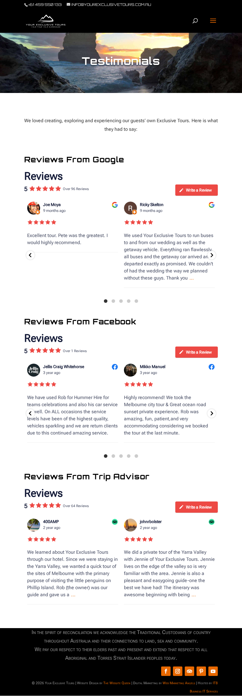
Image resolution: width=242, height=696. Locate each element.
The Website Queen (116, 683)
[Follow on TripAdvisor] (189, 671)
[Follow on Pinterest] (201, 671)
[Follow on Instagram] (177, 671)
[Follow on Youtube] (213, 671)
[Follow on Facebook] (166, 671)
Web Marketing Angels (179, 683)
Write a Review (199, 190)
